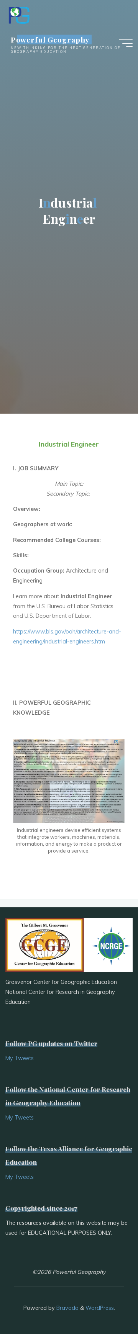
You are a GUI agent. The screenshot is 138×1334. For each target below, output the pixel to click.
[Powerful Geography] (18, 14)
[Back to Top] (108, 1304)
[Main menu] (126, 43)
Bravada (67, 1308)
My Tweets (19, 1058)
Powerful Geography (50, 39)
